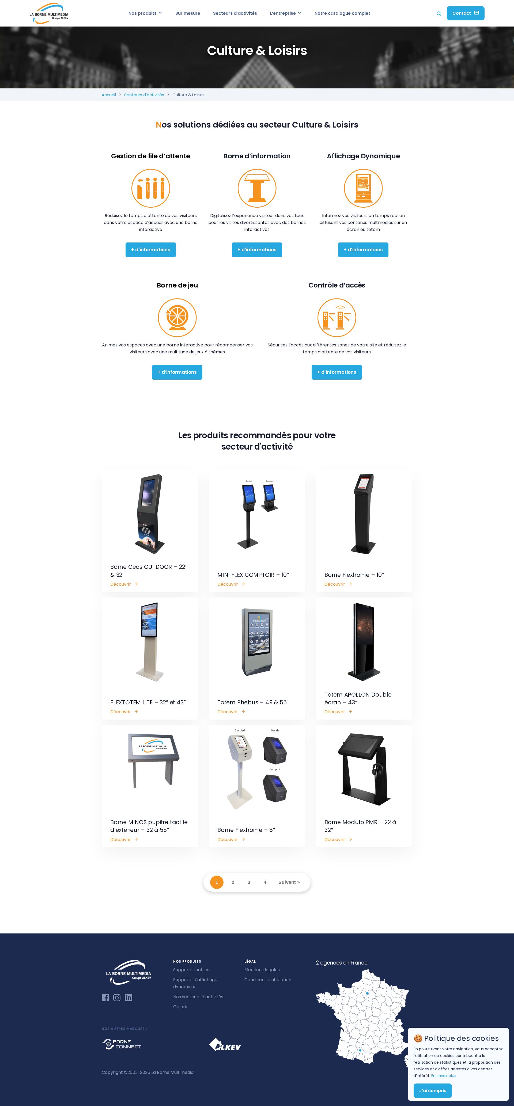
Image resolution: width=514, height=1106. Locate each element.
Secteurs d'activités (144, 95)
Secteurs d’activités (235, 13)
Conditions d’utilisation (267, 980)
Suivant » (289, 882)
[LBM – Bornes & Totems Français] (48, 13)
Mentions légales (262, 970)
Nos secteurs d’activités (198, 997)
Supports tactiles (191, 970)
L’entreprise (283, 13)
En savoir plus (443, 1075)
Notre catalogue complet (342, 13)
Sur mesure (187, 13)
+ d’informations (150, 249)
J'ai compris (432, 1091)
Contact (462, 13)
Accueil (109, 95)
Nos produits (143, 13)
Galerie (180, 1007)
